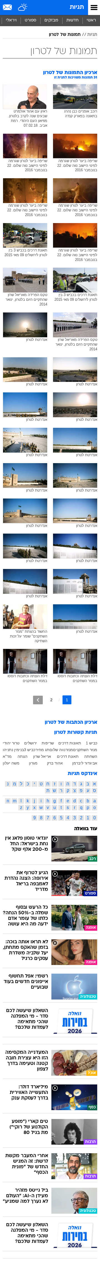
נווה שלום (57, 749)
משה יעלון (11, 763)
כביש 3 (29, 749)
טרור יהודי (11, 743)
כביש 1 (91, 743)
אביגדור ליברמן (84, 763)
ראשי (91, 20)
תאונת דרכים (68, 756)
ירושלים (30, 743)
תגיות (77, 7)
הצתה (23, 756)
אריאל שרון (42, 756)
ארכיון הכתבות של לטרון (71, 722)
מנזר (69, 749)
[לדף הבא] (38, 700)
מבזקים (51, 20)
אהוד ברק (55, 763)
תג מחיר (42, 749)
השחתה (90, 756)
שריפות (48, 743)
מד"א (7, 756)
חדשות (72, 20)
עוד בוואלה (85, 829)
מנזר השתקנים (85, 749)
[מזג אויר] (23, 7)
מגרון (33, 763)
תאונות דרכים (69, 743)
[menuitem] (72, 21)
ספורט (30, 20)
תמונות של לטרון (65, 35)
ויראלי (11, 20)
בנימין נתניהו (13, 749)
